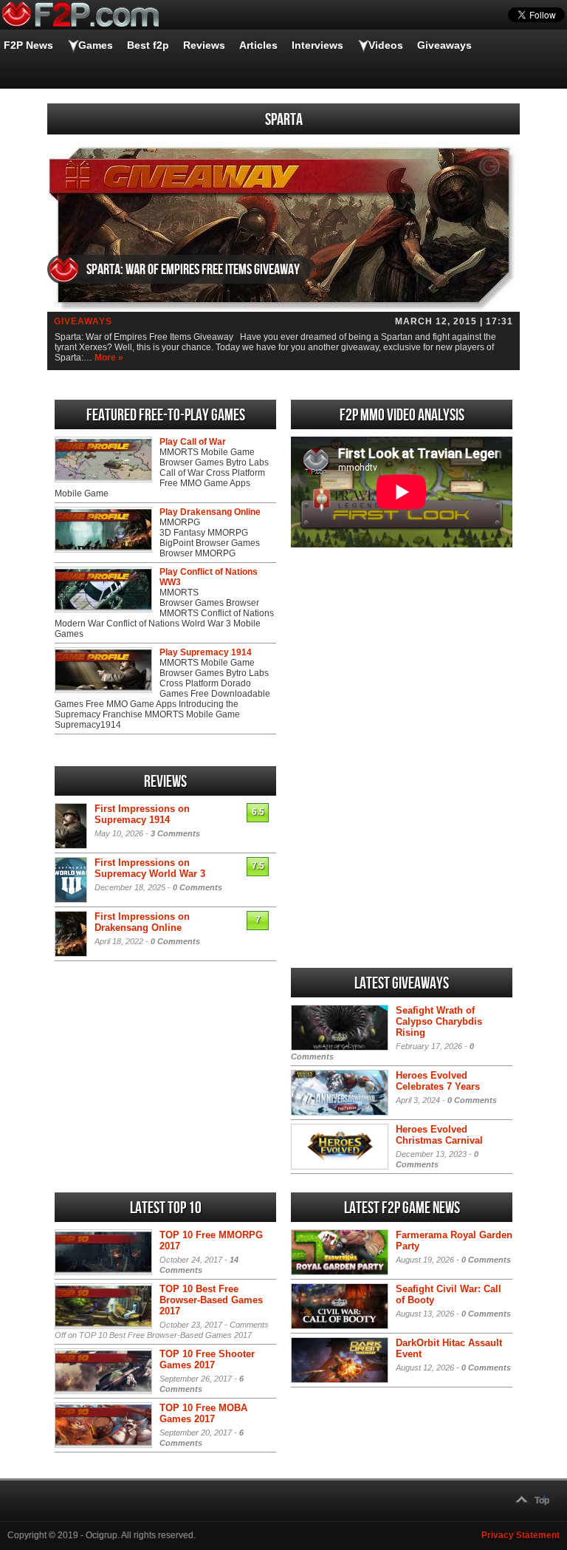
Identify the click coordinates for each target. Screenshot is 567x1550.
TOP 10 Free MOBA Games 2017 (203, 1413)
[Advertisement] (401, 656)
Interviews (317, 45)
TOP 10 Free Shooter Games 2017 (207, 1359)
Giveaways (444, 45)
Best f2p (148, 45)
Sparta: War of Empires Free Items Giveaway (193, 270)
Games (95, 45)
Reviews (204, 45)
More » (108, 357)
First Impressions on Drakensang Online (142, 922)
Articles (258, 45)
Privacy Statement (520, 1535)
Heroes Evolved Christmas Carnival (439, 1135)
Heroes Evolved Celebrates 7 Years (438, 1081)
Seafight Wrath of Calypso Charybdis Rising (439, 1021)
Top (542, 1500)
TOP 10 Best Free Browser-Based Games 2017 (211, 1300)
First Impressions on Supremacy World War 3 (149, 868)
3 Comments (175, 833)
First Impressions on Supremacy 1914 (142, 814)
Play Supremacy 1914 (205, 652)
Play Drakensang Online (210, 512)
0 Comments (197, 887)
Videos (385, 45)
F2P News (28, 45)
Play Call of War (192, 442)
